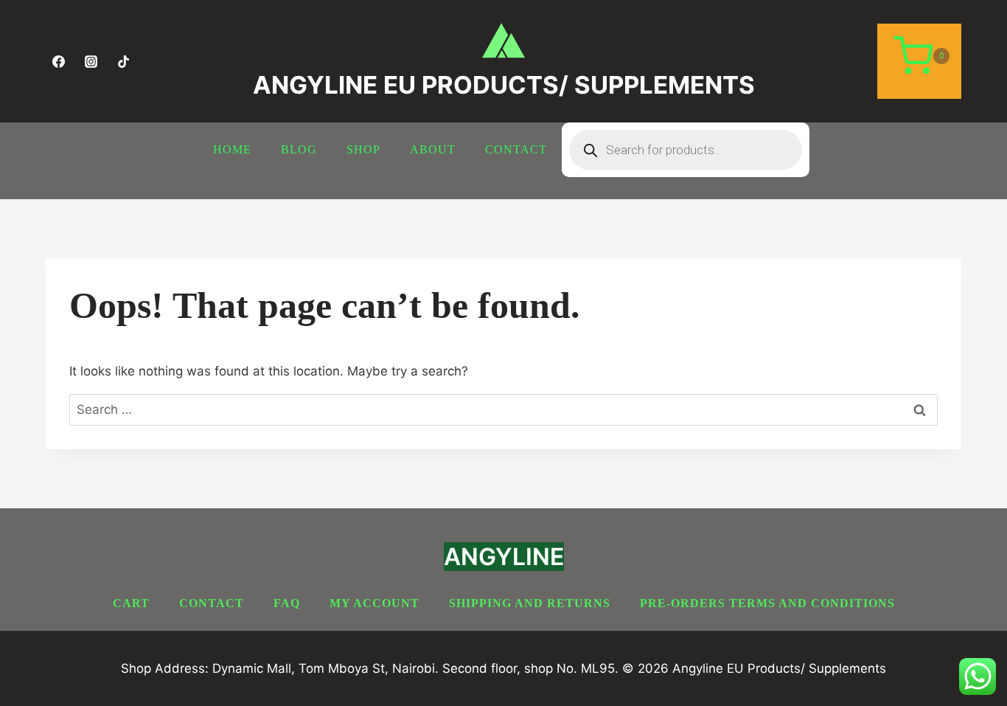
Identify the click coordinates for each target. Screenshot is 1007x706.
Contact (516, 149)
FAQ (286, 603)
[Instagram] (90, 61)
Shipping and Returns (529, 603)
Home (232, 149)
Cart (131, 603)
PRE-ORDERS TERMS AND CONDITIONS (767, 603)
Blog (299, 149)
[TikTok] (123, 61)
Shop (363, 149)
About (433, 149)
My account (374, 603)
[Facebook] (58, 61)
